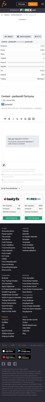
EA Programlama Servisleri (11, 289)
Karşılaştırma (27, 311)
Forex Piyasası (7, 242)
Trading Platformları (9, 300)
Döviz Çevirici (6, 270)
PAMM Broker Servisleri (10, 295)
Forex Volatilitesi (8, 245)
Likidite (4, 259)
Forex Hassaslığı (28, 248)
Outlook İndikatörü (29, 250)
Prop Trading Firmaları (10, 281)
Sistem (10, 36)
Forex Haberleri (7, 250)
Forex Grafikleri (27, 245)
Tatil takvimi (6, 239)
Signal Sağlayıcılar (8, 286)
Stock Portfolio (7, 331)
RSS (3, 328)
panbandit (29, 42)
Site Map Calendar (36, 345)
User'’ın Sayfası (25, 36)
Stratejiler (25, 239)
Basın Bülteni (27, 292)
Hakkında (25, 331)
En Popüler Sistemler (29, 237)
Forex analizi (6, 253)
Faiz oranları (6, 237)
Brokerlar (5, 278)
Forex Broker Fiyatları (30, 281)
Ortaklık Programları (9, 292)
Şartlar (4, 345)
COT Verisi (5, 256)
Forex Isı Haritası (8, 264)
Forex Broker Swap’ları (30, 284)
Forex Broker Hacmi (29, 286)
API (3, 325)
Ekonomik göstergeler (9, 267)
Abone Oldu (11, 100)
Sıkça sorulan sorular (30, 320)
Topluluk (25, 231)
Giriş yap (21, 4)
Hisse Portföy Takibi (9, 311)
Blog (24, 333)
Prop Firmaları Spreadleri (31, 306)
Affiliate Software (8, 333)
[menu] (42, 4)
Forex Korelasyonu (8, 248)
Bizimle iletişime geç (29, 325)
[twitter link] (9, 364)
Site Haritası (22, 345)
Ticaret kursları (7, 309)
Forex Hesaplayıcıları (9, 262)
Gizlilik (12, 345)
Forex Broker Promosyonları (32, 289)
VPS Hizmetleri (7, 284)
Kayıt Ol (33, 4)
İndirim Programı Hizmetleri (11, 297)
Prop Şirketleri (27, 298)
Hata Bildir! (26, 328)
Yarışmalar (26, 242)
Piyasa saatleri (7, 234)
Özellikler (5, 322)
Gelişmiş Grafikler (8, 336)
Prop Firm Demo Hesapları (31, 309)
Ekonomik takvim (8, 231)
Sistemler (25, 234)
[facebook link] (3, 364)
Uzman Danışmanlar (9, 303)
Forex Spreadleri (28, 278)
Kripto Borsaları (7, 306)
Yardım (25, 322)
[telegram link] (15, 364)
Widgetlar (5, 320)
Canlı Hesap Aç (11, 218)
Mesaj (38, 36)
